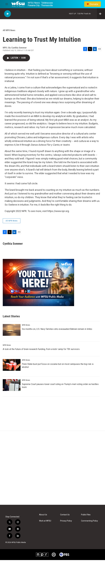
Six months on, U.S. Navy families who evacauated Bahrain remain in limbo (57, 329)
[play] (7, 13)
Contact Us (65, 515)
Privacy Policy (66, 521)
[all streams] (101, 13)
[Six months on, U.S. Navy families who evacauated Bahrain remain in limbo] (12, 330)
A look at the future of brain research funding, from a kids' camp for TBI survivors (41, 349)
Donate (94, 4)
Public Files (86, 515)
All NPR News (9, 30)
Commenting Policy (89, 521)
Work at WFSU (45, 521)
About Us (43, 515)
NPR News (26, 325)
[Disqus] (52, 468)
